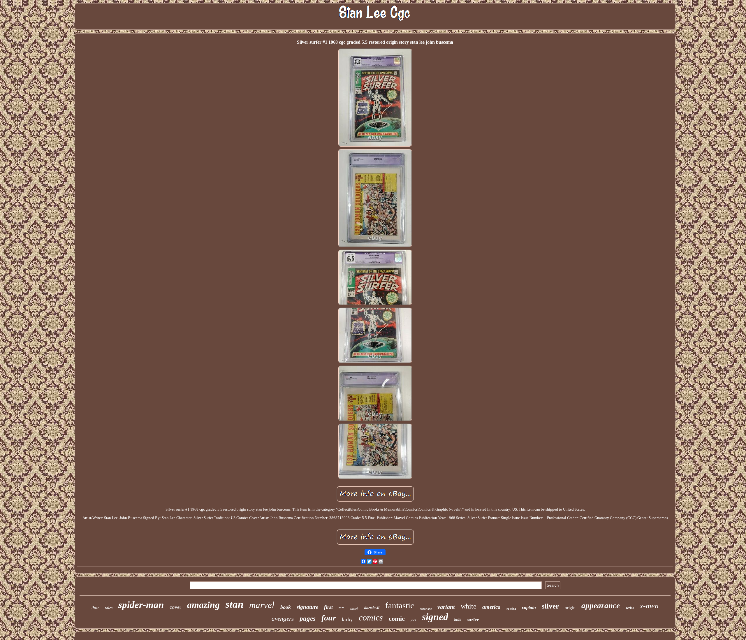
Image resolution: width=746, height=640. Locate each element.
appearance (600, 605)
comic (397, 618)
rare (341, 608)
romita (511, 608)
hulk (457, 620)
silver (550, 606)
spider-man (141, 604)
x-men (649, 606)
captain (529, 607)
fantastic (399, 605)
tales (108, 608)
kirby (347, 619)
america (491, 607)
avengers (283, 618)
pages (308, 618)
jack (413, 620)
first (328, 607)
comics (371, 617)
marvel (262, 605)
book (285, 607)
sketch (354, 608)
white (468, 606)
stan (234, 604)
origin (570, 607)
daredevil (371, 608)
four (328, 617)
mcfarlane (426, 608)
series (630, 608)
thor (95, 607)
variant (446, 607)
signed (435, 616)
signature (307, 607)
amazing (203, 604)
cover (175, 607)
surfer (473, 619)
